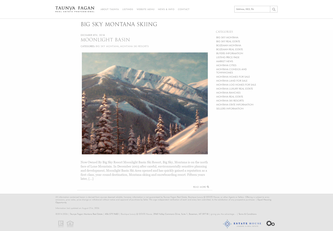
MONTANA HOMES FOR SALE (233, 76)
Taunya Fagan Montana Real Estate (86, 214)
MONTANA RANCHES (228, 92)
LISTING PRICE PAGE (228, 57)
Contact (184, 9)
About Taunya (110, 9)
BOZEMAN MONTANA (228, 45)
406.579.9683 (111, 214)
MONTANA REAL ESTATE (229, 96)
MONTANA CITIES (226, 65)
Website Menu (146, 9)
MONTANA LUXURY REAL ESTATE (234, 88)
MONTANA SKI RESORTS (230, 100)
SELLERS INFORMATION (230, 108)
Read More (200, 187)
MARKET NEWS (224, 61)
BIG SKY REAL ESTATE (228, 41)
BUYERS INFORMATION (229, 53)
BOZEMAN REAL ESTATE (229, 49)
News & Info (166, 9)
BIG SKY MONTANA (227, 37)
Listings (127, 9)
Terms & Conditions (248, 214)
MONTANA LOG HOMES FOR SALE (236, 84)
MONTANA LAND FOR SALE (231, 80)
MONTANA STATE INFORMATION (234, 104)
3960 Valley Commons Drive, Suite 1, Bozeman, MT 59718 (180, 214)
